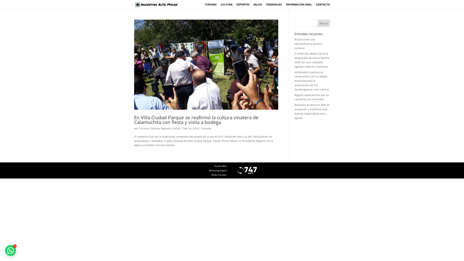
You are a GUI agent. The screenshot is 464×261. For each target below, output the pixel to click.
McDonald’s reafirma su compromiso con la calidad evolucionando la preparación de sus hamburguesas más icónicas (312, 81)
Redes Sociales (219, 174)
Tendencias (274, 4)
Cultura (227, 4)
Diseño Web (220, 166)
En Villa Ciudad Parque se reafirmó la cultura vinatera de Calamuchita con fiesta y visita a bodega (196, 119)
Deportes (243, 4)
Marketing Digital (218, 170)
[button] (10, 250)
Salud (257, 4)
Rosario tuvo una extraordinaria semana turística (308, 44)
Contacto (323, 4)
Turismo (211, 4)
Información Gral (299, 4)
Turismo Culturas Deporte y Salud (159, 128)
